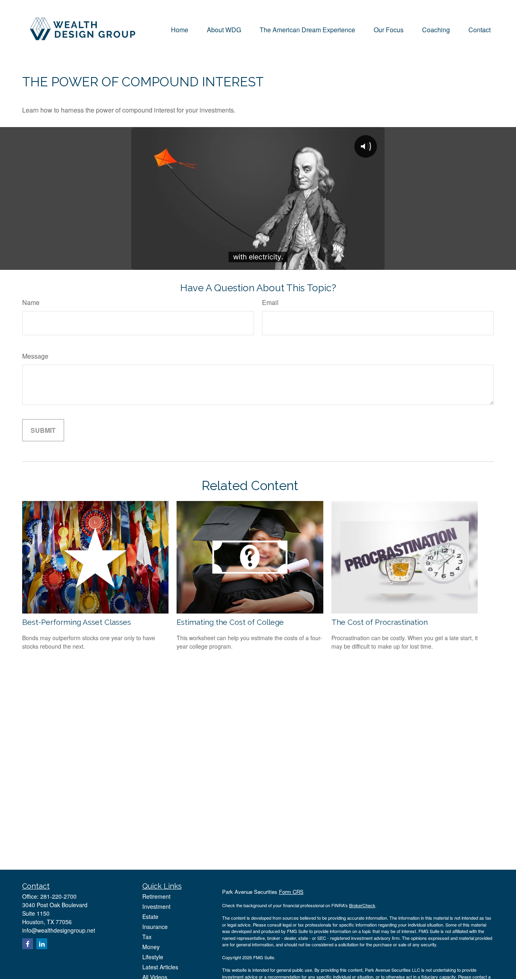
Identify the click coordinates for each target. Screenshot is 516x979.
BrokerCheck (362, 905)
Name (31, 302)
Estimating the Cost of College (230, 622)
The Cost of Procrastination (379, 622)
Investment (156, 906)
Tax (147, 937)
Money (151, 947)
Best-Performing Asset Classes (76, 622)
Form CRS (291, 892)
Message (35, 356)
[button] (179, 29)
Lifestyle (152, 957)
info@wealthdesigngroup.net (58, 930)
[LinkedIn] (41, 943)
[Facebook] (27, 943)
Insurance (155, 927)
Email (270, 302)
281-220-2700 (58, 896)
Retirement (156, 896)
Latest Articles (160, 967)
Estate (150, 916)
